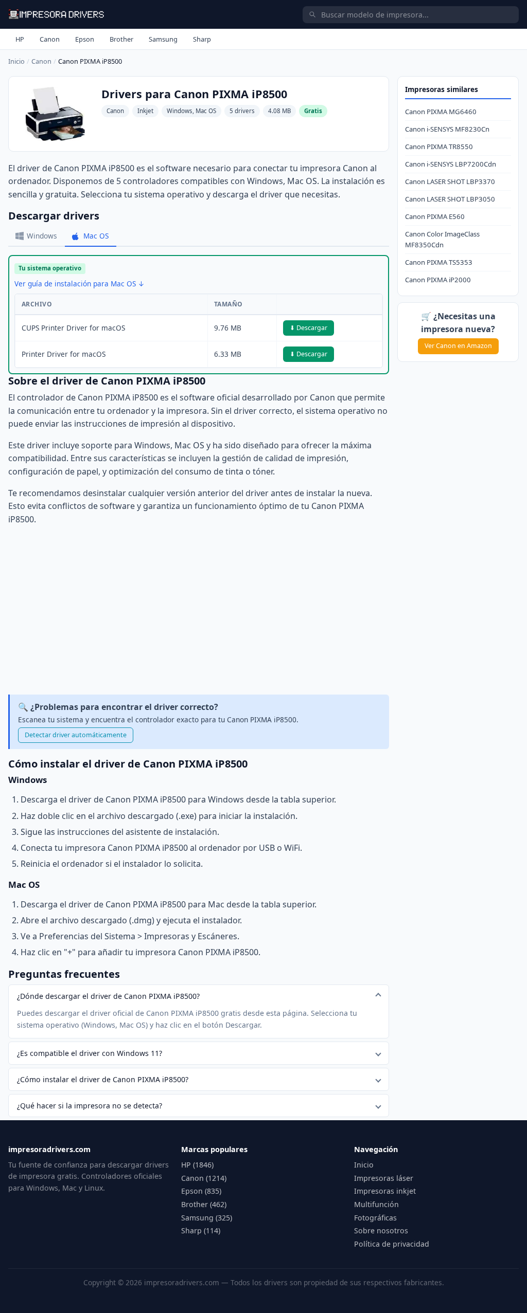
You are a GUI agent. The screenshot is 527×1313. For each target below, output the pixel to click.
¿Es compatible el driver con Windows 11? (89, 1053)
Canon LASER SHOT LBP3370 (450, 181)
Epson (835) (201, 1191)
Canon (50, 39)
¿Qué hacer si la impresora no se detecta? (89, 1105)
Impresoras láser (383, 1178)
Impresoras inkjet (385, 1191)
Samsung (163, 39)
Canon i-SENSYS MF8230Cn (447, 129)
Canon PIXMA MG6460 (441, 111)
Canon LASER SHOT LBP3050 (450, 199)
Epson (84, 39)
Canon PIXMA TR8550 (439, 146)
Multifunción (376, 1204)
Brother (121, 39)
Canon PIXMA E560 (435, 216)
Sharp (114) (200, 1230)
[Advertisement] (198, 610)
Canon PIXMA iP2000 (438, 279)
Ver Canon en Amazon (458, 345)
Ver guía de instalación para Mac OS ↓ (79, 283)
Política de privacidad (391, 1244)
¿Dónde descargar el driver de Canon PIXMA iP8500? (108, 996)
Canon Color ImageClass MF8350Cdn (442, 239)
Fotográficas (375, 1218)
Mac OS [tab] (96, 236)
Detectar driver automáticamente (76, 735)
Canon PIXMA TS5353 (438, 262)
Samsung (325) (206, 1218)
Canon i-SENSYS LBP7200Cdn (450, 164)
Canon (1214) (203, 1178)
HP (19, 39)
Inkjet (145, 111)
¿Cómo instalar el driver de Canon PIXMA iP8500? (102, 1079)
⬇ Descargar (308, 327)
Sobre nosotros (381, 1230)
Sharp (202, 39)
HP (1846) (197, 1165)
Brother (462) (203, 1204)
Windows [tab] (42, 236)
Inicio (16, 61)
